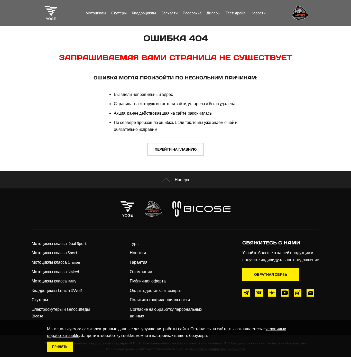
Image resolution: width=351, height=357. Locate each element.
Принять (60, 347)
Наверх (182, 179)
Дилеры (213, 13)
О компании (141, 271)
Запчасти (169, 13)
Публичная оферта (148, 280)
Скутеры (119, 13)
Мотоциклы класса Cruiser (56, 262)
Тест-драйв (235, 13)
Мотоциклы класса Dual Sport (59, 243)
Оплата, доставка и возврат (156, 290)
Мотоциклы (96, 13)
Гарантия (138, 262)
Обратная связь (270, 274)
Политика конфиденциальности (160, 299)
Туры (135, 243)
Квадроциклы (144, 13)
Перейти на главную (176, 149)
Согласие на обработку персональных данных (166, 312)
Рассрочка (192, 13)
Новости (258, 13)
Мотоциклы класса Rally (54, 280)
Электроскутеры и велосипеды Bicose (61, 312)
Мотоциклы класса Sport (54, 252)
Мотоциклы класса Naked (55, 271)
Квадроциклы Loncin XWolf (57, 290)
